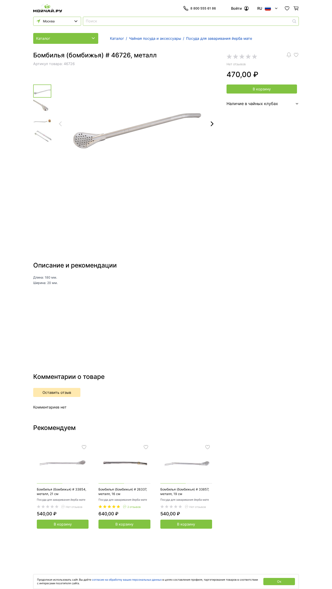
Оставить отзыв (56, 392)
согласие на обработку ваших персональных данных (127, 579)
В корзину (262, 89)
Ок (279, 581)
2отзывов (134, 507)
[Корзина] (296, 8)
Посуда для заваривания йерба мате (61, 499)
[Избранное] (287, 8)
